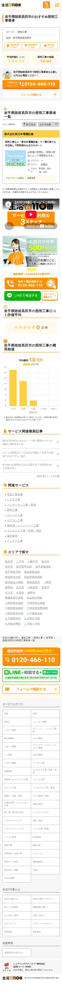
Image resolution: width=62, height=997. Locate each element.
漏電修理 (8, 771)
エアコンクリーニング (14, 828)
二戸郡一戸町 (32, 623)
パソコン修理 (10, 837)
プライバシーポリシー (43, 923)
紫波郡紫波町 (32, 572)
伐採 (35, 713)
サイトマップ (10, 923)
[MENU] (57, 5)
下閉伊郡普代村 (14, 613)
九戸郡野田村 (13, 618)
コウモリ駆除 (10, 763)
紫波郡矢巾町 (13, 577)
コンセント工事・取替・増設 (45, 771)
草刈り (7, 722)
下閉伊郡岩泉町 (14, 608)
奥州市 (45, 561)
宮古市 (20, 587)
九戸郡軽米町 (35, 613)
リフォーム (38, 853)
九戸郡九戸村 (32, 618)
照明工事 (38, 637)
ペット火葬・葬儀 (41, 828)
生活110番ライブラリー (43, 899)
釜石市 (9, 561)
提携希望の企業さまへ (14, 952)
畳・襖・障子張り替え (14, 812)
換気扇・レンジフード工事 (16, 779)
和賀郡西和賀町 (33, 577)
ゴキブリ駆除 (10, 746)
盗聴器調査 (38, 861)
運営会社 (37, 932)
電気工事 (25, 637)
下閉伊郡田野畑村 (37, 608)
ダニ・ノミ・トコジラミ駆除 (45, 730)
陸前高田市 (33, 582)
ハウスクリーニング (13, 820)
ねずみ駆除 (38, 754)
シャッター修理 (40, 722)
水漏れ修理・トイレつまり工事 (16, 804)
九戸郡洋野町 (13, 623)
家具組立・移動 (11, 870)
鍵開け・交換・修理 (13, 796)
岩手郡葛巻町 (43, 566)
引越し (36, 870)
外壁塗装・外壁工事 (13, 853)
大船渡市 (32, 587)
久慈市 (20, 592)
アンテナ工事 (39, 763)
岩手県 (49, 637)
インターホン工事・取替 (44, 787)
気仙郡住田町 (35, 597)
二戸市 (20, 561)
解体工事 (37, 845)
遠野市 (31, 592)
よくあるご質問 (11, 915)
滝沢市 (9, 566)
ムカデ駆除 (38, 738)
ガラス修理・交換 (41, 796)
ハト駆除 (8, 754)
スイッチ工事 (10, 787)
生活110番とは (11, 899)
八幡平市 (32, 561)
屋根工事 (8, 845)
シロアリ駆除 (10, 730)
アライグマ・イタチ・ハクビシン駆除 (45, 746)
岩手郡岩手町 (13, 572)
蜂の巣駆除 (9, 738)
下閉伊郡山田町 (36, 603)
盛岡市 (9, 587)
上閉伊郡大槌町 (14, 603)
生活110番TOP (10, 637)
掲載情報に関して (41, 907)
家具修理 (37, 837)
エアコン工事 (39, 779)
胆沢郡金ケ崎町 (14, 582)
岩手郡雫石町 (24, 566)
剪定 (6, 713)
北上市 (9, 592)
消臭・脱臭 (38, 820)
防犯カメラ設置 (11, 861)
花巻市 (45, 587)
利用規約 (8, 932)
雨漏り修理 (38, 804)
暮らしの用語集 (11, 907)
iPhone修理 (9, 878)
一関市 (47, 582)
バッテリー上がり (41, 812)
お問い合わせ (39, 915)
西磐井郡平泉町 (14, 597)
